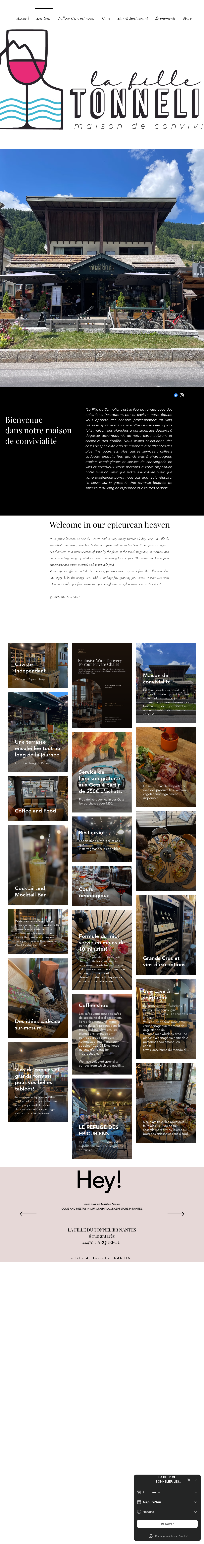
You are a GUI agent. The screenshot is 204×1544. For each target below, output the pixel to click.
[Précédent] (28, 1214)
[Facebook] (175, 395)
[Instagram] (181, 395)
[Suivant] (176, 1214)
